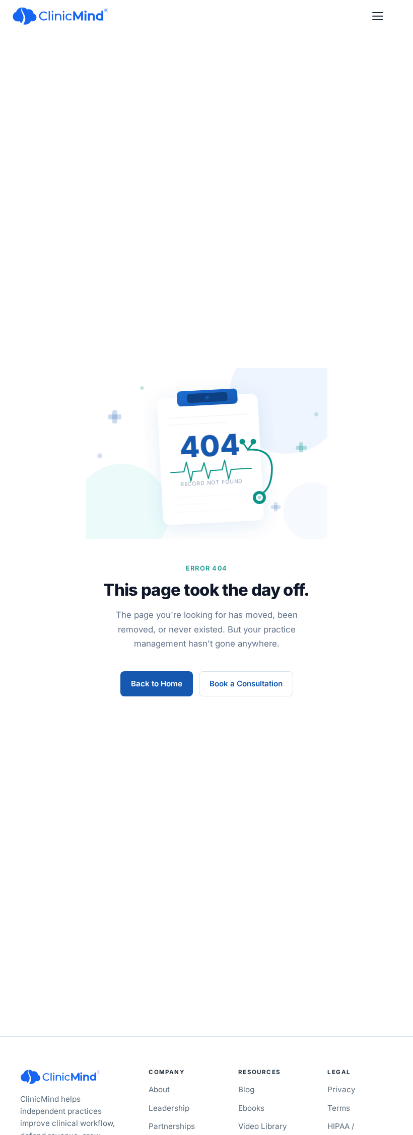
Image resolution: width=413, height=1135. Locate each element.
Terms (338, 1108)
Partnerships (172, 1126)
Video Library (262, 1126)
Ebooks (251, 1108)
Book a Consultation (246, 683)
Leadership (169, 1108)
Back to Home (156, 683)
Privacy (341, 1089)
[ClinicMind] (60, 16)
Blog (246, 1089)
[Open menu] (378, 16)
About (159, 1089)
